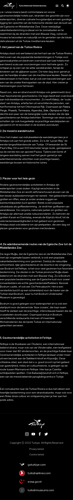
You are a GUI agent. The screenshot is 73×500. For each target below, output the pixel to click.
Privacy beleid (36, 449)
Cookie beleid (36, 454)
